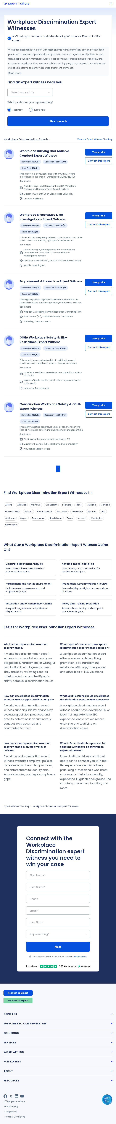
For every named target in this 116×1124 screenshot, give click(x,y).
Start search (58, 121)
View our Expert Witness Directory (94, 139)
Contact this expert (99, 160)
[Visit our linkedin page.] (16, 1096)
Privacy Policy (11, 1106)
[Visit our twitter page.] (11, 1096)
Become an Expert (18, 1000)
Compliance (10, 1111)
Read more (14, 73)
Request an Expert (18, 992)
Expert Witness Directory (16, 806)
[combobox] (11, 92)
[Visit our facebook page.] (5, 1096)
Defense (39, 110)
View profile (98, 152)
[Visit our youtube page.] (22, 1096)
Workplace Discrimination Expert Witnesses (55, 806)
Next (58, 947)
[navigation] (111, 3)
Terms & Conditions (14, 1116)
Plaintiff (18, 110)
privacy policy (80, 956)
